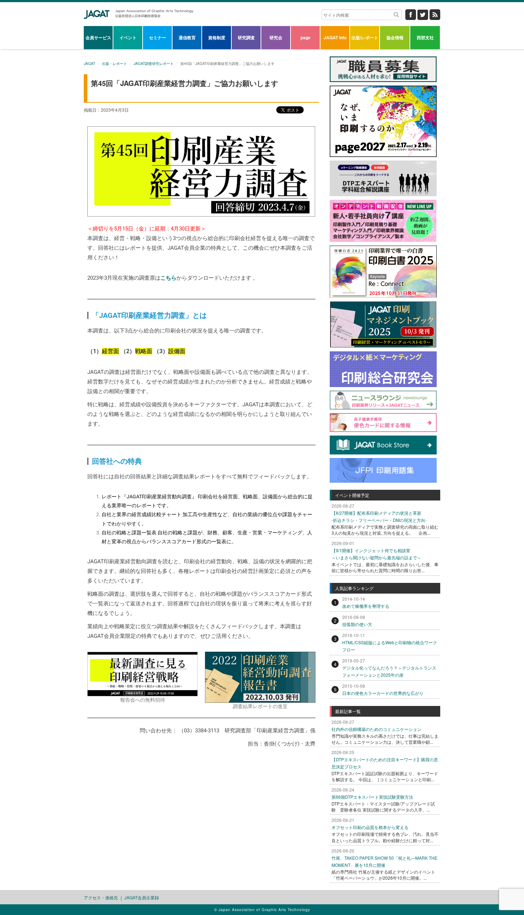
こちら (168, 278)
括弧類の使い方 (357, 624)
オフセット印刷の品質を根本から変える (370, 827)
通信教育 (187, 37)
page (305, 37)
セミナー (157, 37)
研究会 (275, 37)
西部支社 (425, 37)
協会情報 (395, 37)
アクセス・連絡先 (101, 897)
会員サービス (98, 37)
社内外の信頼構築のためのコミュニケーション (376, 729)
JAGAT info (335, 37)
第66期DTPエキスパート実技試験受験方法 (372, 797)
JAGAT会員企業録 (141, 897)
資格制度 (216, 37)
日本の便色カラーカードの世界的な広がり (382, 693)
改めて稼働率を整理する (365, 606)
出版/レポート (364, 37)
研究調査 (246, 37)
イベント (128, 37)
